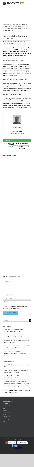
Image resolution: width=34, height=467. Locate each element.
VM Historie (6, 418)
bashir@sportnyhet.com (17, 133)
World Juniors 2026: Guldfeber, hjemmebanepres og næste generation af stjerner (15, 353)
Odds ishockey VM (6, 415)
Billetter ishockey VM (6, 411)
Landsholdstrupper (6, 401)
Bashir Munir (7, 41)
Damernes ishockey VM (6, 404)
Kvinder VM (22, 41)
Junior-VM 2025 (5, 408)
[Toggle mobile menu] (30, 3)
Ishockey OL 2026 (6, 420)
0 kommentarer (9, 43)
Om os (15, 427)
